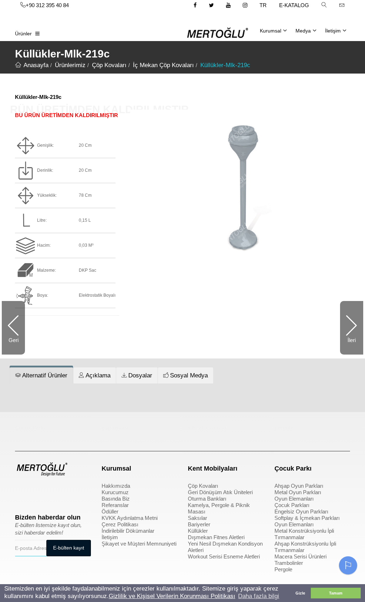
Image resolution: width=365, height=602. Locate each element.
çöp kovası (115, 428)
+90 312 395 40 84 (47, 5)
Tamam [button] (336, 593)
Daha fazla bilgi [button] (258, 596)
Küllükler (198, 531)
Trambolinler (288, 563)
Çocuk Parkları (291, 505)
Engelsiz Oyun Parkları (301, 511)
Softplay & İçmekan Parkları (307, 518)
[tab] (41, 375)
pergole (283, 428)
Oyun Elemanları (294, 499)
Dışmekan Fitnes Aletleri (216, 537)
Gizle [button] (300, 593)
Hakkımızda (116, 486)
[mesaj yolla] (342, 5)
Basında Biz (116, 499)
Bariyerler (199, 524)
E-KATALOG (294, 5)
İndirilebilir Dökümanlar (128, 531)
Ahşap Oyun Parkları (298, 486)
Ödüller (110, 511)
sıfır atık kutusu (207, 428)
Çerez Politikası (120, 524)
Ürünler (23, 33)
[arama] (324, 5)
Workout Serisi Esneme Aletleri (224, 556)
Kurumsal (270, 31)
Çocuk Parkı (30, 428)
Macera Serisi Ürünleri (300, 556)
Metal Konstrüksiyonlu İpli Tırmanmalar (304, 534)
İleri (348, 346)
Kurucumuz (115, 492)
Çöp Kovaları (203, 486)
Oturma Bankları (207, 499)
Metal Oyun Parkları (297, 492)
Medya (303, 31)
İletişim (333, 31)
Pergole (283, 569)
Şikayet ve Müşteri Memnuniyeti (139, 544)
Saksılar (197, 518)
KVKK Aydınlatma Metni (130, 518)
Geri (17, 346)
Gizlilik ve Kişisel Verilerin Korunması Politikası (172, 596)
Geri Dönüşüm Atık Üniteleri (220, 492)
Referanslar (115, 505)
